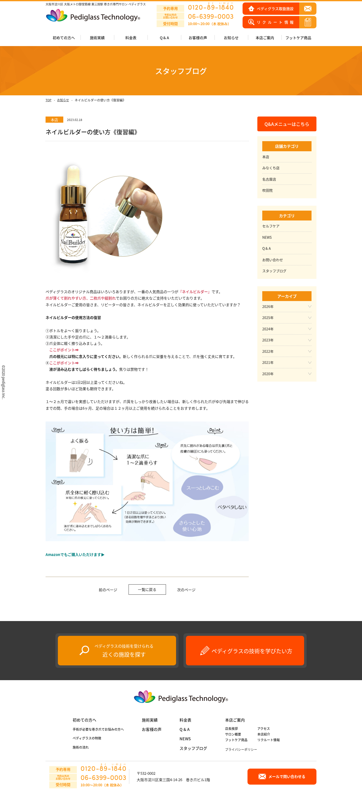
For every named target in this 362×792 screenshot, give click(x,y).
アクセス (263, 728)
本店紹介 (263, 734)
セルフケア (271, 225)
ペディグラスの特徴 (87, 738)
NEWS (267, 237)
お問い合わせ (272, 259)
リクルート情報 (268, 739)
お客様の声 (198, 37)
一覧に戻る (147, 589)
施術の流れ (81, 747)
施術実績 (150, 720)
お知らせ (63, 100)
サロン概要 (233, 734)
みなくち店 (271, 167)
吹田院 (267, 190)
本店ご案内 (235, 720)
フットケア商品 (298, 37)
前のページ (108, 589)
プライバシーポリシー (241, 749)
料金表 (130, 37)
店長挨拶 (231, 728)
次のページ (186, 589)
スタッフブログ (274, 270)
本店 (265, 156)
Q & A (164, 37)
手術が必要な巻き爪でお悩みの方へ (98, 729)
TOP (48, 100)
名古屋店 (269, 179)
